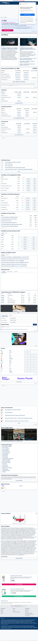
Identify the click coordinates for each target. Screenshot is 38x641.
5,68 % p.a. (27, 110)
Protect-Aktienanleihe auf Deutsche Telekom (9, 219)
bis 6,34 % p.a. (18, 79)
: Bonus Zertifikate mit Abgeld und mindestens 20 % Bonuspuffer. (14, 264)
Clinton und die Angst (8, 163)
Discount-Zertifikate (5, 449)
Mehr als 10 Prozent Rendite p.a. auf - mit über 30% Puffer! (15, 257)
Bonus (35, 179)
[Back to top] (35, 640)
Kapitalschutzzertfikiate (6, 459)
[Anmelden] (36, 3)
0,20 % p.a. (27, 97)
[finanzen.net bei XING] (22, 606)
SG (9, 366)
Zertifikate (5, 17)
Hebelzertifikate (5, 455)
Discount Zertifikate (4, 602)
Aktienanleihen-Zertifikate (6, 446)
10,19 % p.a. (35, 130)
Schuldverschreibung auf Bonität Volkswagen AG (9, 226)
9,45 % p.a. (19, 101)
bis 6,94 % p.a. (26, 72)
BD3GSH (2, 297)
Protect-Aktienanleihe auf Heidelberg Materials (9, 217)
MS (9, 365)
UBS (10, 368)
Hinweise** (11, 85)
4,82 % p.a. (27, 115)
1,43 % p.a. (28, 132)
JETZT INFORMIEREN (19, 584)
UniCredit (11, 358)
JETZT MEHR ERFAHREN (19, 596)
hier (27, 326)
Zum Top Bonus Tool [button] (19, 103)
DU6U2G (2, 295)
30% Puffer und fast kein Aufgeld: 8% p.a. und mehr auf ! (12, 260)
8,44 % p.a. (19, 112)
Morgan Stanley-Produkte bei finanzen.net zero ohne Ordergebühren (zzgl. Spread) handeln (15, 329)
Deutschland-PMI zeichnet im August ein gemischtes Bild (15, 167)
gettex (10, 351)
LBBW (10, 361)
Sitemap (2, 613)
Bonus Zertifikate (10, 602)
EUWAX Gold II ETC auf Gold (6, 220)
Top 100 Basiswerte (4, 322)
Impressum (27, 609)
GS (9, 353)
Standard (10, 315)
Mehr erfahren (7, 30)
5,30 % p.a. (35, 132)
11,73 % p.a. (35, 127)
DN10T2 (2, 302)
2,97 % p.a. (19, 95)
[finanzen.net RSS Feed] (26, 606)
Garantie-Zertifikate (5, 453)
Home (2, 17)
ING (10, 355)
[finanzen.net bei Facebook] (14, 606)
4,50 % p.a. (19, 115)
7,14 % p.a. (27, 112)
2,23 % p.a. (19, 129)
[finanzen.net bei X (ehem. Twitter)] (18, 606)
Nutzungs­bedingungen (28, 613)
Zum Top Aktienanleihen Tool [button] (19, 118)
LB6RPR (2, 299)
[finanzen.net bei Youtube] (16, 606)
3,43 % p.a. (27, 114)
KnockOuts (16, 271)
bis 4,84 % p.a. (34, 77)
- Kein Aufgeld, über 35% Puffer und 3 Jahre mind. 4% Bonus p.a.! (15, 258)
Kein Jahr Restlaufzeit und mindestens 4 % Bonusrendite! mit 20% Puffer (15, 262)
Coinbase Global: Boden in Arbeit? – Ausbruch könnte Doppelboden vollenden (18, 169)
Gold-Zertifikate (5, 454)
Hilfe (13, 609)
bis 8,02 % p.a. (18, 72)
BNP (10, 350)
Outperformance (5, 466)
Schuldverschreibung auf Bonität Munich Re (9, 222)
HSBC (10, 356)
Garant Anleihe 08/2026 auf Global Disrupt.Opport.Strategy (11, 224)
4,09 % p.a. (35, 112)
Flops (6, 232)
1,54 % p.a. (19, 93)
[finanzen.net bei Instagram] (12, 606)
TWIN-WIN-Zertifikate (6, 470)
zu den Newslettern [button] (19, 480)
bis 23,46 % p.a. (18, 76)
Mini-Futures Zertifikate (6, 462)
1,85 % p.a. (19, 132)
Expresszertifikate (5, 450)
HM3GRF (2, 300)
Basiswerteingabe (4, 320)
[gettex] (2, 351)
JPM (10, 360)
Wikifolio (10, 371)
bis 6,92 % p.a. (18, 77)
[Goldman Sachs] (2, 353)
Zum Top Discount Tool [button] (19, 134)
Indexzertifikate (5, 457)
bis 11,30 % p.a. (18, 74)
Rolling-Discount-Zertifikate (7, 467)
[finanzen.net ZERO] (19, 21)
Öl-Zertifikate (4, 463)
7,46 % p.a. (35, 125)
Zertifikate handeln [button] (19, 558)
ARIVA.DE (35, 627)
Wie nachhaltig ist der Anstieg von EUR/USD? (13, 162)
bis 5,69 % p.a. (26, 77)
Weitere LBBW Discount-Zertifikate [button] (19, 81)
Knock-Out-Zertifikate (6, 461)
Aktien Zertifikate (16, 602)
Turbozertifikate (5, 469)
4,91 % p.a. (19, 130)
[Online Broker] (6, 3)
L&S (10, 363)
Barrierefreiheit (27, 615)
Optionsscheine (10, 271)
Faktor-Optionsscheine (6, 451)
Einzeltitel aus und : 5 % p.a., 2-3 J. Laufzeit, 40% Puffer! (14, 266)
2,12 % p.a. (28, 129)
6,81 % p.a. (19, 127)
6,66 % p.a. (35, 129)
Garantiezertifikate (22, 602)
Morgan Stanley (4, 315)
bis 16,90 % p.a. (26, 76)
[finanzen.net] (6, 2)
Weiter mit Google (27, 14)
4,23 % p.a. (19, 97)
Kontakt (2, 609)
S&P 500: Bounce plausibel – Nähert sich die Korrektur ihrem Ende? (16, 420)
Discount (28, 179)
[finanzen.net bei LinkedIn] (20, 606)
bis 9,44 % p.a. (26, 74)
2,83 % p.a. (19, 125)
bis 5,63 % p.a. (26, 79)
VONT (10, 370)
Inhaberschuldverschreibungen (7, 458)
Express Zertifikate (9, 603)
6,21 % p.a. (19, 110)
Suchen (35, 324)
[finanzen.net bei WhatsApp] (24, 606)
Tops (3, 232)
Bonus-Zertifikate (5, 447)
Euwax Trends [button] (19, 381)
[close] (34, 4)
